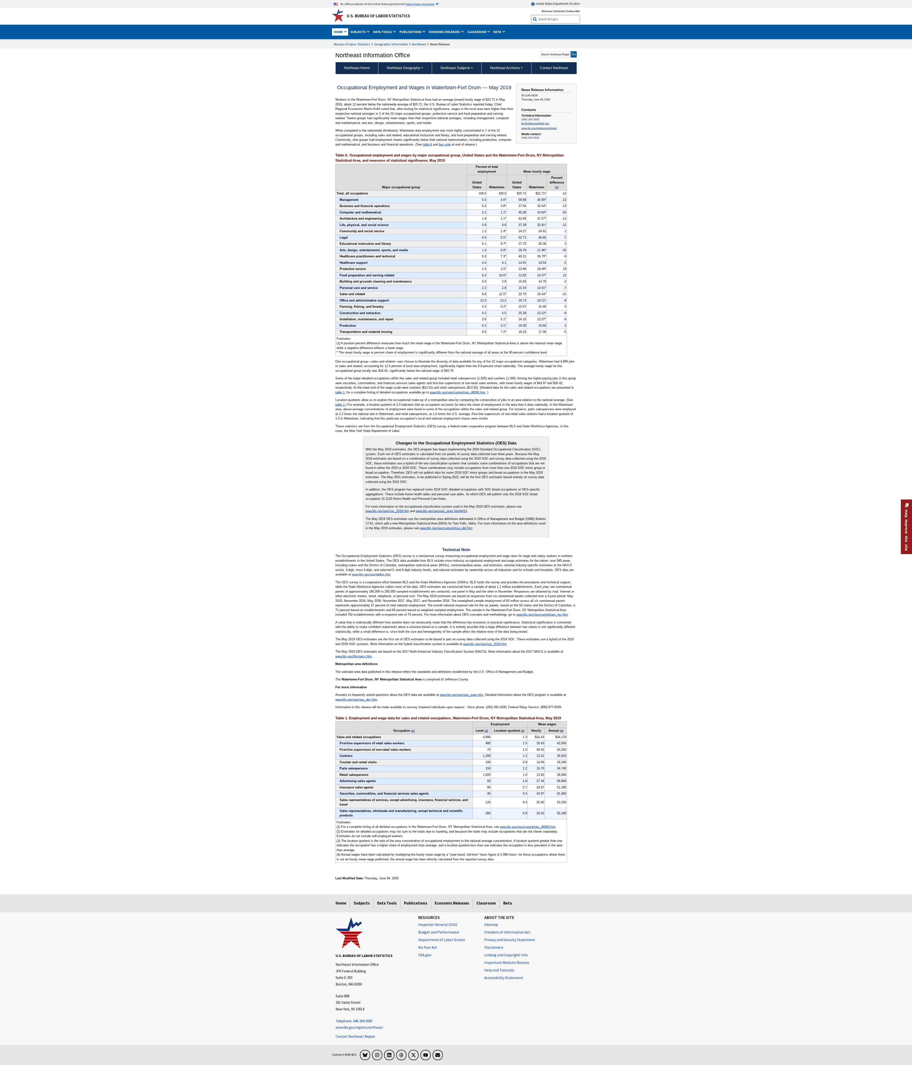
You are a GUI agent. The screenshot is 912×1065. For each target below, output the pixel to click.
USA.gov (424, 954)
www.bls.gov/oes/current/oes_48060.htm (457, 392)
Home (341, 903)
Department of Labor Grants (441, 939)
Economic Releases (452, 903)
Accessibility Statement (503, 977)
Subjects (362, 903)
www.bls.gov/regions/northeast (539, 128)
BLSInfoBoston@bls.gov (535, 123)
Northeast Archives (505, 68)
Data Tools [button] (383, 32)
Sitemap (491, 924)
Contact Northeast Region (355, 1036)
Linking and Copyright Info (506, 954)
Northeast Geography (403, 68)
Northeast (419, 44)
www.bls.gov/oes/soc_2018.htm (387, 511)
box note (445, 144)
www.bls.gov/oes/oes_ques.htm (461, 695)
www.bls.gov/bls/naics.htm (353, 656)
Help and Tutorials (499, 970)
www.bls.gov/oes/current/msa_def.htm (446, 528)
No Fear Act (427, 947)
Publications (415, 903)
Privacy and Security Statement (509, 939)
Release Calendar (553, 11)
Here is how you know (420, 4)
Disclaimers (493, 947)
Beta (507, 903)
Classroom (486, 903)
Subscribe (573, 11)
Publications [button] (410, 32)
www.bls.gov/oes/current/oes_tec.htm (542, 614)
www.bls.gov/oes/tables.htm (371, 574)
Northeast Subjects (455, 68)
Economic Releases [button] (445, 32)
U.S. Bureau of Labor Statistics (378, 16)
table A (427, 144)
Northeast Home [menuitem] (357, 68)
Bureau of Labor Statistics (352, 44)
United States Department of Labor (557, 4)
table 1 (340, 392)
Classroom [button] (477, 32)
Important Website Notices (506, 962)
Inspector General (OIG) (437, 924)
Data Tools (387, 903)
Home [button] (338, 32)
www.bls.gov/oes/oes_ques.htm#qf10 (441, 511)
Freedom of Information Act (507, 932)
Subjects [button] (358, 32)
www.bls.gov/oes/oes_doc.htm (356, 699)
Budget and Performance (438, 932)
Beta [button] (498, 32)
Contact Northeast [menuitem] (554, 68)
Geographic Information (391, 44)
